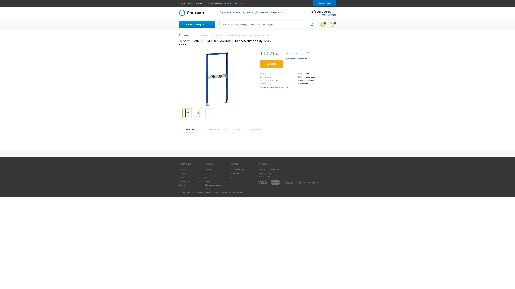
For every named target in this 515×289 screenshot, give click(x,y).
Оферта (182, 185)
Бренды (208, 189)
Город (182, 3)
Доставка (248, 12)
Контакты (238, 3)
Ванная (208, 169)
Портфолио (225, 12)
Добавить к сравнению (296, 58)
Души (207, 173)
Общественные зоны (213, 185)
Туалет (208, 177)
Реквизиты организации (189, 181)
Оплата (236, 12)
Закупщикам (277, 12)
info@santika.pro (329, 15)
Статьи (234, 177)
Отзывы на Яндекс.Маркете (219, 3)
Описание (189, 129)
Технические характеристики (222, 129)
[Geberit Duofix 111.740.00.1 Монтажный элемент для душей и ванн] (217, 79)
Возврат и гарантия (196, 3)
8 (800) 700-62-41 (264, 174)
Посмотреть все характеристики (274, 87)
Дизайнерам (261, 12)
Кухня (207, 181)
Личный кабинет (324, 3)
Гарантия (235, 173)
